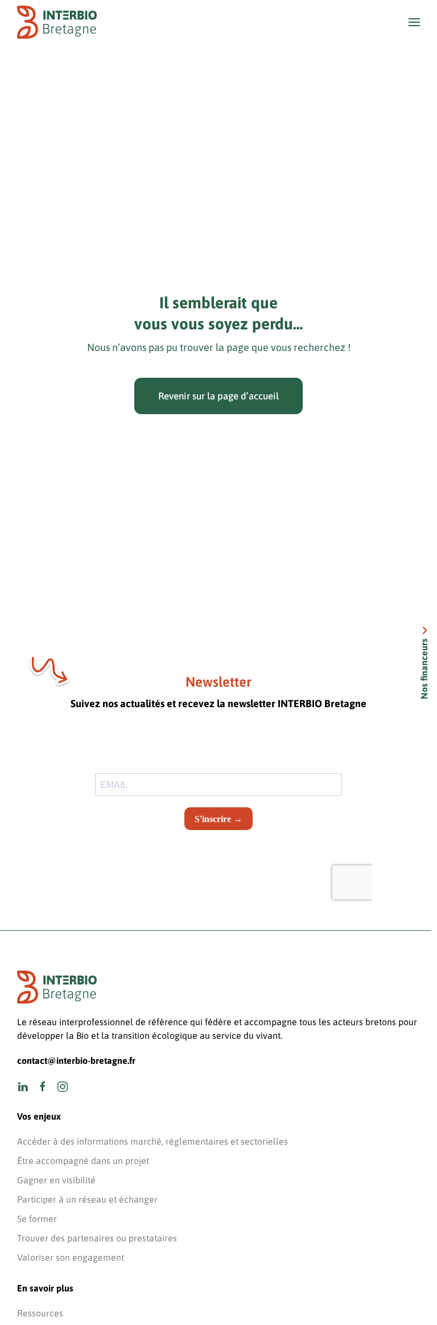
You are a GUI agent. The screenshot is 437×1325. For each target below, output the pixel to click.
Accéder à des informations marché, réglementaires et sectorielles (152, 1141)
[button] (414, 22)
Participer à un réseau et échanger (87, 1199)
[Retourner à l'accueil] (57, 22)
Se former (37, 1218)
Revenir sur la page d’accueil (218, 396)
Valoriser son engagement (70, 1257)
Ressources (40, 1313)
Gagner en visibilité (56, 1180)
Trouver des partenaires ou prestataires (97, 1238)
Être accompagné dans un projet (83, 1160)
